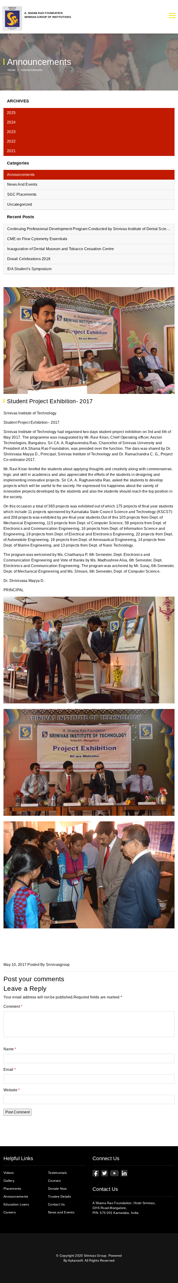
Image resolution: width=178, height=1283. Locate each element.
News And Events (22, 184)
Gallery (8, 1180)
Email (9, 1069)
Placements (12, 1188)
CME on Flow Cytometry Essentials (37, 239)
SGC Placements (22, 194)
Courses (54, 1180)
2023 (11, 132)
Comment (12, 1006)
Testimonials (57, 1173)
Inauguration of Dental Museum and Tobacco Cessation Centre (60, 249)
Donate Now (57, 1188)
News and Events (61, 1212)
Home (12, 70)
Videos (8, 1173)
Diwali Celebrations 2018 (28, 259)
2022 (11, 141)
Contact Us (56, 1204)
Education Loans (16, 1204)
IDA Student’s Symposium (29, 269)
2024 (11, 122)
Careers (9, 1212)
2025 (11, 113)
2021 (11, 151)
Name (9, 1049)
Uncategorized (19, 204)
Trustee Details (59, 1196)
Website (11, 1090)
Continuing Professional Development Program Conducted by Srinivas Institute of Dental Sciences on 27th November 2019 (90, 229)
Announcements (31, 70)
